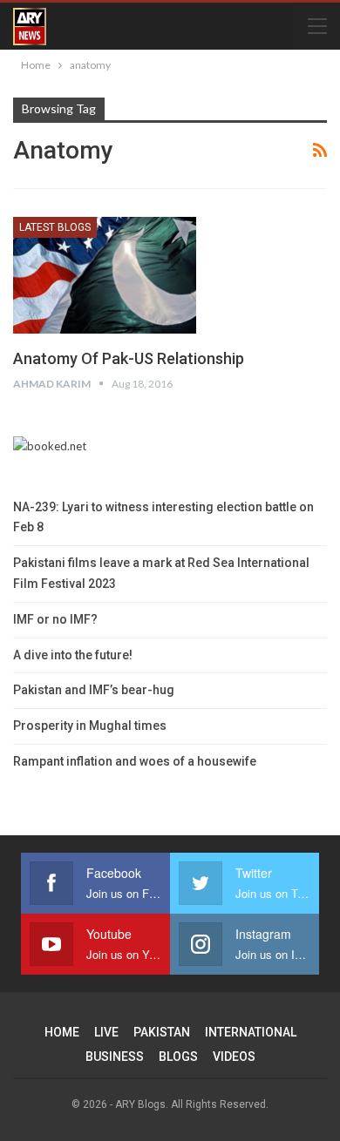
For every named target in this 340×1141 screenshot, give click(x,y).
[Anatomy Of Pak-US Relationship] (104, 275)
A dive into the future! (73, 655)
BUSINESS (114, 1056)
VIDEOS (234, 1056)
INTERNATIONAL (250, 1032)
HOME (61, 1032)
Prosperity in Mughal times (90, 726)
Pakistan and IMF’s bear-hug (93, 690)
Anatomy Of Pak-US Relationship (128, 358)
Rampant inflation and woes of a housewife (134, 761)
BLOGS (178, 1056)
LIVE (106, 1032)
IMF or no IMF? (55, 619)
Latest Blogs (55, 227)
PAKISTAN (161, 1032)
